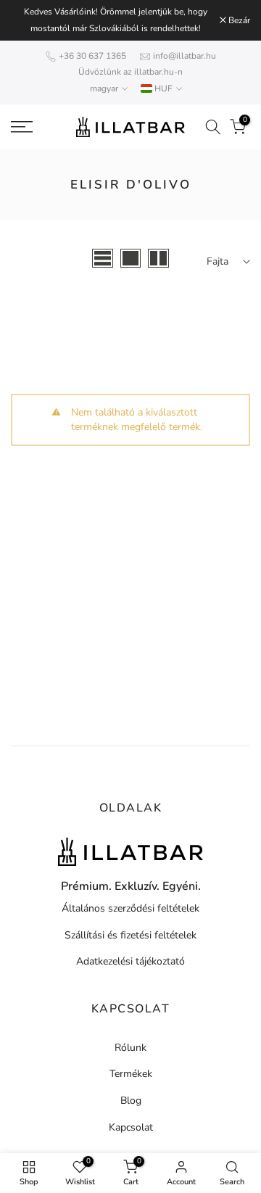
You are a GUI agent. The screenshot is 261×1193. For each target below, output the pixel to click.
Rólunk (130, 1047)
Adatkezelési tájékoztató (130, 961)
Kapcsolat (131, 1127)
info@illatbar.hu (184, 56)
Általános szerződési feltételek (130, 908)
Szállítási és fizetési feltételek (130, 935)
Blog (130, 1100)
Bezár (238, 20)
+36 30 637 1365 (92, 56)
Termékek (130, 1074)
